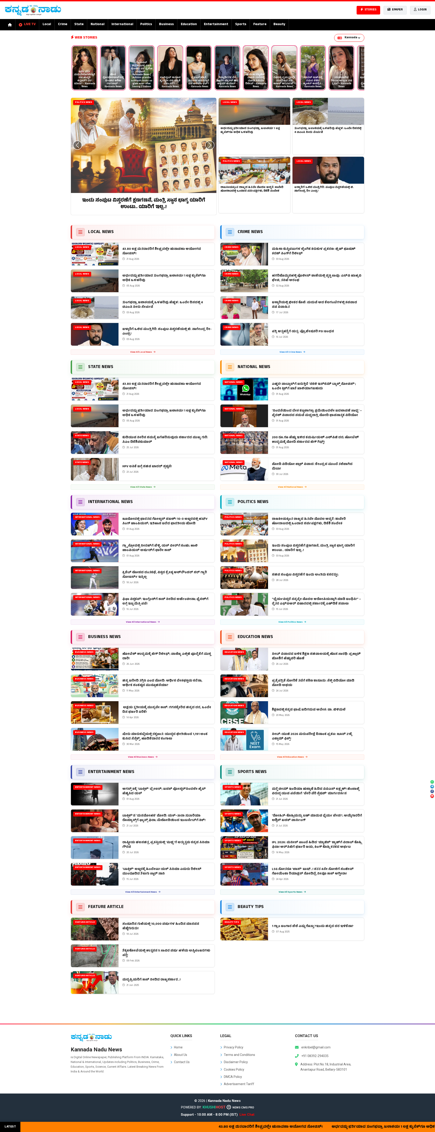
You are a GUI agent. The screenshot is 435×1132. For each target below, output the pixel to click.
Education (189, 24)
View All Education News (290, 757)
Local (47, 24)
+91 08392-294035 (315, 1056)
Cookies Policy (234, 1069)
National (97, 24)
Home (178, 1047)
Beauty (279, 24)
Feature (259, 24)
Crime (62, 24)
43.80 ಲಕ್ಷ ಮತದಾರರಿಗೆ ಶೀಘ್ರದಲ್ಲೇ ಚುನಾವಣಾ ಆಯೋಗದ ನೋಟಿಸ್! (213, 1127)
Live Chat (246, 1115)
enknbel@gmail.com (316, 1047)
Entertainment (216, 24)
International (122, 24)
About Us (180, 1055)
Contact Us (182, 1062)
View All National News (291, 487)
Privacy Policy (233, 1047)
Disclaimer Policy (236, 1062)
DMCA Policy (233, 1077)
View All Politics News (290, 622)
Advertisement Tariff (239, 1084)
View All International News (141, 622)
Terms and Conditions (239, 1055)
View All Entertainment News (141, 892)
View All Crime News (291, 352)
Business (166, 24)
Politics (146, 24)
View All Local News (141, 352)
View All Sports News (291, 892)
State (79, 24)
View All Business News (141, 757)
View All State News (141, 487)
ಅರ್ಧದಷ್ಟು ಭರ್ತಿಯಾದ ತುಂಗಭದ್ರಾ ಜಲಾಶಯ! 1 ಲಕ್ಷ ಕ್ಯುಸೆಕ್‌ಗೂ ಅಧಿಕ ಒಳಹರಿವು (334, 1127)
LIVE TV (30, 24)
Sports (240, 24)
